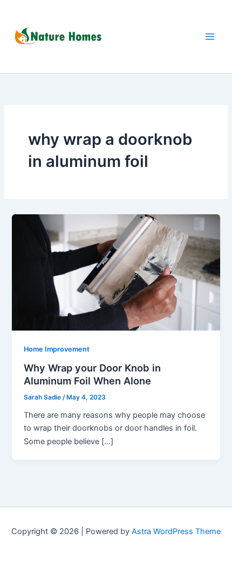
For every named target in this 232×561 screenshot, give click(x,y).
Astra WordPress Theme (176, 531)
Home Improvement (57, 349)
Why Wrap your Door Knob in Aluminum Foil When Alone (92, 374)
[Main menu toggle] (210, 36)
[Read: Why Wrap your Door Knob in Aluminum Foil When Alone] (116, 272)
